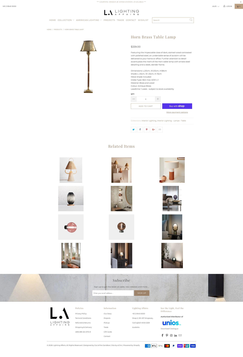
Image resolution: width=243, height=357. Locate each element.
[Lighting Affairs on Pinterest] (167, 335)
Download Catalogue (169, 329)
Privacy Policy (81, 314)
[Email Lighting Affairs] (180, 335)
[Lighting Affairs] (121, 12)
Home (52, 20)
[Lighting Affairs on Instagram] (171, 335)
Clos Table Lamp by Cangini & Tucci (121, 255)
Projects (109, 20)
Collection (65, 20)
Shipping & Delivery (83, 327)
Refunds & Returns (82, 323)
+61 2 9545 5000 (9, 6)
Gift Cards (108, 332)
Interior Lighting (149, 121)
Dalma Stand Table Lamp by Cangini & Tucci (71, 255)
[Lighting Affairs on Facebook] (163, 335)
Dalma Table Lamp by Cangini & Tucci (172, 227)
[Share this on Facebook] (140, 129)
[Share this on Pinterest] (146, 129)
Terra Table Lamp (172, 170)
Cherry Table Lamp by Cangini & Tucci (172, 255)
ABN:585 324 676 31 (83, 332)
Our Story (108, 314)
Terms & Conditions (83, 318)
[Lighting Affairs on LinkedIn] (176, 335)
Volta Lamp (121, 170)
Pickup (107, 323)
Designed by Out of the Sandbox (96, 345)
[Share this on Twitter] (133, 129)
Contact (131, 20)
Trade (120, 20)
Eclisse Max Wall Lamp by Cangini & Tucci (71, 227)
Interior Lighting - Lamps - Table (171, 121)
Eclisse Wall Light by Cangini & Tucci (121, 198)
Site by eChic (117, 345)
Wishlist (143, 20)
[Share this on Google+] (153, 129)
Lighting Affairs (59, 345)
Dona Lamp (71, 170)
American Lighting (88, 20)
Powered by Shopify (131, 345)
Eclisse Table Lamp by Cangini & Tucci (172, 198)
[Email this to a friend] (160, 129)
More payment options (177, 112)
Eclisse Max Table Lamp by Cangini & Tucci (121, 227)
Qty (132, 94)
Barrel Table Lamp (71, 198)
